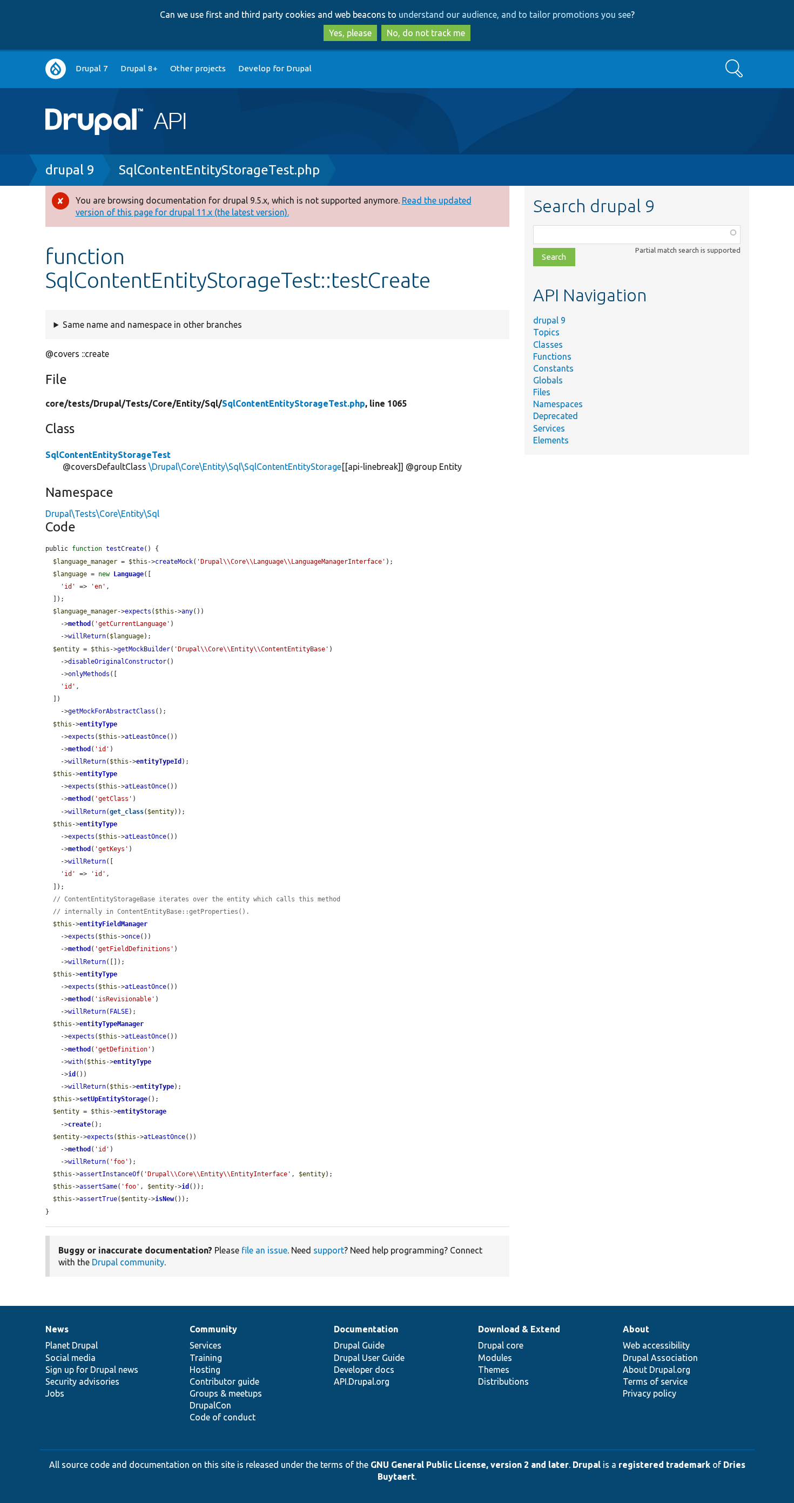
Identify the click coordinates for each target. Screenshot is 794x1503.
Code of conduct (222, 1417)
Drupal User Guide (369, 1358)
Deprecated (555, 416)
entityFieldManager (113, 924)
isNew (164, 1199)
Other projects (198, 68)
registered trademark (664, 1465)
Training (206, 1358)
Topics (546, 332)
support (328, 1250)
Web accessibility (656, 1345)
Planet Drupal (71, 1345)
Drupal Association (660, 1358)
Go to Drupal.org (55, 68)
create (79, 1124)
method (79, 624)
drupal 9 (70, 170)
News (57, 1329)
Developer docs (364, 1369)
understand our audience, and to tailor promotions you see (515, 14)
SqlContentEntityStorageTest (108, 455)
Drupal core (500, 1345)
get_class (127, 811)
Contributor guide (224, 1381)
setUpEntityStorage (113, 1099)
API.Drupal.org (361, 1381)
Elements (551, 440)
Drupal (587, 1465)
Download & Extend (519, 1329)
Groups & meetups (226, 1393)
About (636, 1329)
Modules (495, 1358)
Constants (553, 368)
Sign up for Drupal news (91, 1369)
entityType (98, 724)
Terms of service (655, 1381)
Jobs (54, 1393)
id (72, 1074)
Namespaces (558, 404)
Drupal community (128, 1262)
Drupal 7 (92, 68)
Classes (548, 344)
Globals (548, 380)
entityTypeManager (111, 1024)
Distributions (503, 1381)
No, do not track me (426, 33)
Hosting (205, 1369)
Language (128, 574)
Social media (70, 1358)
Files (541, 392)
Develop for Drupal (275, 68)
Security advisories (82, 1381)
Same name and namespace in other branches (152, 324)
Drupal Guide (359, 1345)
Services (549, 428)
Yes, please (350, 33)
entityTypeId (158, 761)
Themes (493, 1369)
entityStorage (141, 1111)
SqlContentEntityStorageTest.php (219, 170)
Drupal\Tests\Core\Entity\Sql (102, 513)
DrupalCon (210, 1405)
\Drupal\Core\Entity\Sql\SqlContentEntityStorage (245, 466)
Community (213, 1329)
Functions (552, 356)
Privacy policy (649, 1393)
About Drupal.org (656, 1369)
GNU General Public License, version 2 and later (470, 1465)
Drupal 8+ (139, 68)
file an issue (264, 1250)
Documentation (366, 1329)
